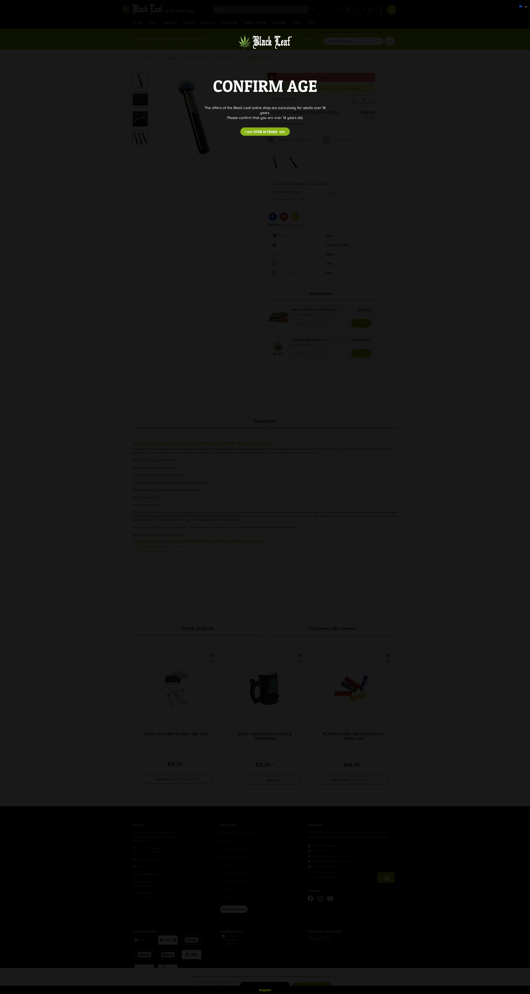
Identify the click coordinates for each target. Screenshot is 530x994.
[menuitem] (521, 3)
